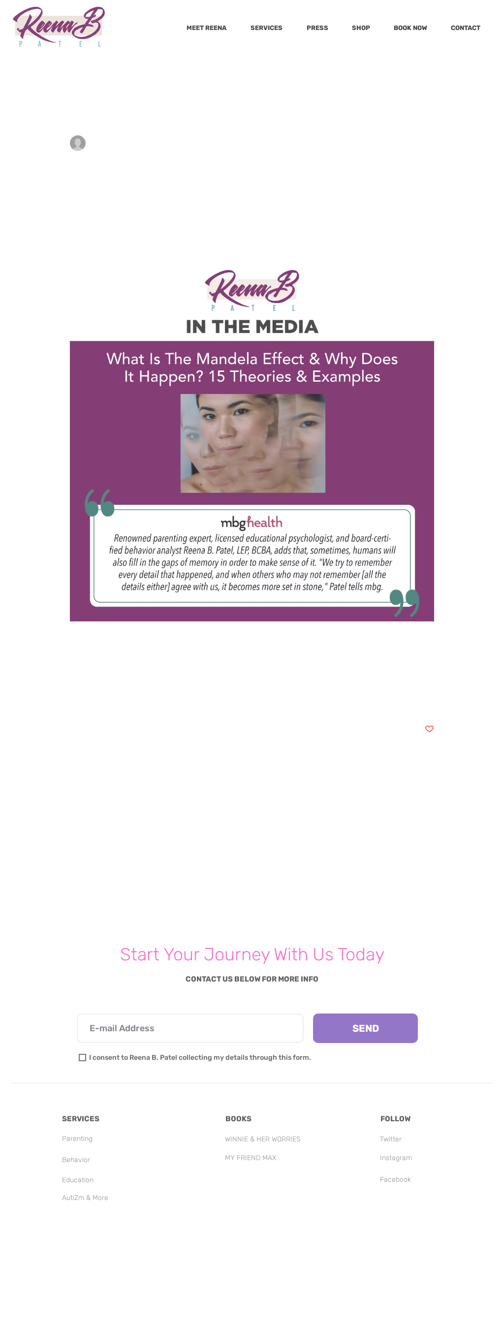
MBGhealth (89, 664)
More (446, 75)
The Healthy (241, 75)
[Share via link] (147, 698)
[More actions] (428, 143)
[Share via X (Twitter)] (98, 698)
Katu (411, 75)
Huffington (133, 75)
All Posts (34, 75)
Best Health (298, 75)
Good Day (81, 75)
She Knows (187, 75)
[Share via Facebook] (74, 698)
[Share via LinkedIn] (122, 698)
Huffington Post (360, 75)
